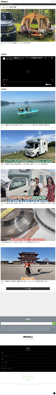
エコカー (6, 326)
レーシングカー (28, 326)
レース (47, 330)
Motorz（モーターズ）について (28, 374)
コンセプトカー (34, 328)
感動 (46, 326)
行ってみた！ (34, 330)
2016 (13, 330)
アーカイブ (40, 328)
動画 (48, 326)
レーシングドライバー (24, 330)
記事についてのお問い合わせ (28, 376)
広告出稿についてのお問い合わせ (28, 378)
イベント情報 (9, 330)
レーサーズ (3, 365)
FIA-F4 (30, 330)
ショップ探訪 (4, 362)
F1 (43, 328)
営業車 (24, 326)
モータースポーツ (14, 326)
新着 (2, 352)
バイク (16, 328)
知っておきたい (47, 328)
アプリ (20, 328)
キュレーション (28, 328)
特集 (2, 44)
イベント (39, 330)
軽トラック (20, 326)
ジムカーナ (17, 330)
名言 (39, 326)
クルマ (2, 326)
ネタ (51, 326)
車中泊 (23, 328)
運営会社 (28, 380)
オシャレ (2, 328)
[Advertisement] (28, 304)
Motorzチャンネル (5, 368)
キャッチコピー (35, 326)
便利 (53, 326)
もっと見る (28, 288)
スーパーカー (3, 330)
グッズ (43, 330)
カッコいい (7, 328)
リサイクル (12, 328)
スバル (43, 326)
